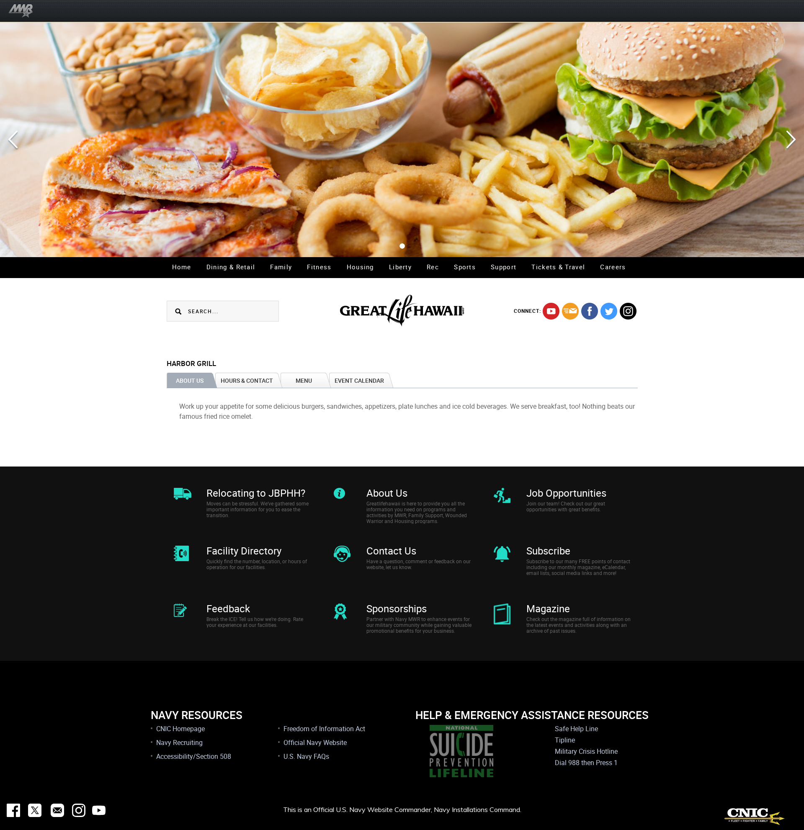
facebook (589, 311)
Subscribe (548, 550)
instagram (628, 311)
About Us (386, 493)
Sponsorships (396, 608)
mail (570, 311)
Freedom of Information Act (324, 728)
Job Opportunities (566, 493)
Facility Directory (243, 550)
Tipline (565, 740)
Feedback (228, 608)
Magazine (548, 608)
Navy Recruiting (179, 742)
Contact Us (391, 550)
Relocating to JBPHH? (255, 493)
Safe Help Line (576, 728)
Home (181, 267)
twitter (608, 311)
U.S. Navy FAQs (306, 756)
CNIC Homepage (180, 728)
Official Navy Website (315, 742)
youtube (551, 311)
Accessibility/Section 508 (193, 756)
